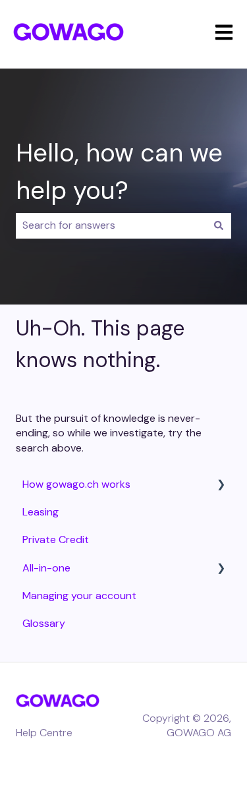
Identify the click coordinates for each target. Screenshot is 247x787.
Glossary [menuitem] (43, 623)
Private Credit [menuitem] (55, 539)
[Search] (218, 225)
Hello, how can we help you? (119, 171)
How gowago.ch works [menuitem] (76, 484)
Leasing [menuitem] (40, 512)
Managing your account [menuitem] (79, 595)
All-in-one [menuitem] (46, 568)
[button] (220, 485)
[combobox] (111, 225)
